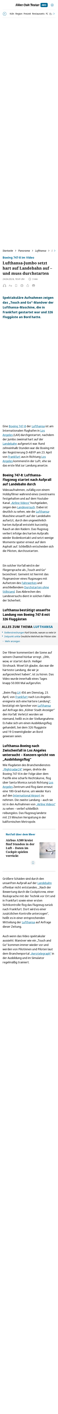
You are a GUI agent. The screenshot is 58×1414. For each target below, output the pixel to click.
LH (19, 692)
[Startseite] (27, 5)
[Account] (52, 5)
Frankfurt (14, 457)
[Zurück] (5, 14)
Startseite (8, 250)
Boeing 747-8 (17, 426)
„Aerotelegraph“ (40, 953)
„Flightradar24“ (12, 769)
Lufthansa (40, 250)
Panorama (24, 250)
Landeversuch (26, 507)
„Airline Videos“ (20, 503)
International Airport (26, 795)
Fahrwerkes (29, 583)
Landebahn (10, 444)
